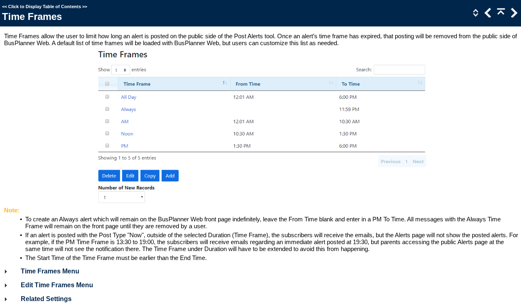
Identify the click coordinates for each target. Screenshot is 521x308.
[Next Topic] (513, 15)
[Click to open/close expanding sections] (475, 15)
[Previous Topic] (487, 15)
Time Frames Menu (50, 271)
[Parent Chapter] (500, 15)
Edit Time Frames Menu (57, 285)
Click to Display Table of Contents (44, 6)
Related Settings (46, 298)
